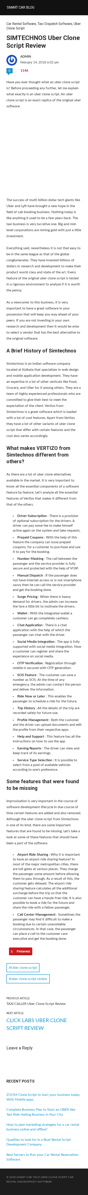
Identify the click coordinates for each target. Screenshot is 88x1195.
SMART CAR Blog (20, 7)
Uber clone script (24, 967)
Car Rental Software (21, 24)
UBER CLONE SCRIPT (54, 1177)
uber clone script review (29, 979)
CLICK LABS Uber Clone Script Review (36, 1024)
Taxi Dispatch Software (55, 24)
